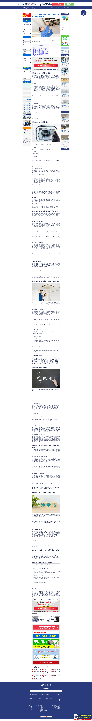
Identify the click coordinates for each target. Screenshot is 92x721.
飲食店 (24, 40)
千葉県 (67, 19)
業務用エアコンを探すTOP (26, 8)
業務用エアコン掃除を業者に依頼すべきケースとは (40, 51)
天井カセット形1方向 (26, 26)
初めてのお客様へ (39, 7)
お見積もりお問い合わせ (33, 8)
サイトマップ (59, 698)
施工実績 (45, 7)
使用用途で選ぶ (27, 67)
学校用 (24, 73)
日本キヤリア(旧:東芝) (26, 64)
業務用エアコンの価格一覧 (57, 707)
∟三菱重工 (41, 708)
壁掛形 (24, 31)
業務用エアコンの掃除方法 (37, 47)
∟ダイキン (41, 706)
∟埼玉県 (30, 707)
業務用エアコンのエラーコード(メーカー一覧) (46, 705)
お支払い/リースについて (49, 698)
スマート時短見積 (56, 706)
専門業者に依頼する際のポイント (38, 50)
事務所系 (24, 38)
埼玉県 (63, 24)
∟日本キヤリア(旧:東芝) (43, 710)
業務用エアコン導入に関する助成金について (46, 716)
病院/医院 (24, 49)
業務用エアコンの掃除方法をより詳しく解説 (40, 48)
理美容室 (24, 47)
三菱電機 (24, 60)
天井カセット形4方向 (26, 22)
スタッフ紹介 (63, 7)
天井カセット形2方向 (26, 24)
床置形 (24, 29)
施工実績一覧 (66, 146)
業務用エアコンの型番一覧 (57, 705)
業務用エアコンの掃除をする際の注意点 (39, 52)
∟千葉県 (30, 709)
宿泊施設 (24, 53)
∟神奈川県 (30, 708)
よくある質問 (57, 7)
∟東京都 (30, 706)
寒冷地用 (24, 78)
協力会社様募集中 (65, 148)
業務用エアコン (27, 18)
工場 (23, 44)
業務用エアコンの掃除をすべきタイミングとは (40, 49)
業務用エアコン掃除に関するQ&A (38, 54)
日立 (23, 62)
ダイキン (24, 56)
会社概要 (47, 694)
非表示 (41, 45)
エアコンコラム (47, 613)
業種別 (68, 7)
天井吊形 (24, 27)
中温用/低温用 (25, 76)
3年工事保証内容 (48, 695)
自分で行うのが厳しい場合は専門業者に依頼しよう (41, 53)
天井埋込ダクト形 (25, 35)
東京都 (64, 18)
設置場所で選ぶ (27, 36)
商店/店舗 (24, 42)
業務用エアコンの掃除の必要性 (38, 46)
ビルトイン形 (25, 33)
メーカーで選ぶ (27, 55)
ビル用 (24, 80)
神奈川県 (64, 19)
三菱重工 (24, 58)
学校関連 (24, 51)
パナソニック (25, 65)
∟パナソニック (42, 707)
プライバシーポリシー (60, 694)
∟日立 (41, 711)
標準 (27, 88)
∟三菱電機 (41, 709)
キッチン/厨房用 (25, 69)
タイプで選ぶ (26, 20)
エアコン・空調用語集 (57, 708)
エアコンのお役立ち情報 (40, 613)
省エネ (30, 88)
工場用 (24, 71)
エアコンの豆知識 (50, 7)
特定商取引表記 (59, 695)
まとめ (34, 55)
